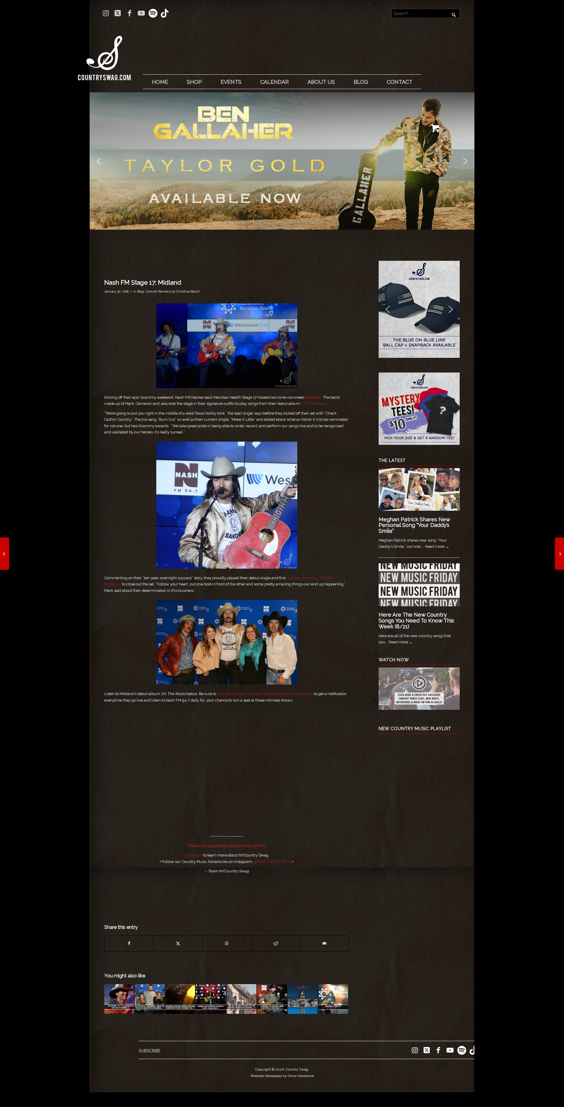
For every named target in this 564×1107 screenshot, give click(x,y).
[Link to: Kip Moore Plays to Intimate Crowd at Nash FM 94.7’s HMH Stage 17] (272, 999)
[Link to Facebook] (129, 13)
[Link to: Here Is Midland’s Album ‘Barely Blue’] (303, 999)
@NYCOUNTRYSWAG (273, 861)
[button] (282, 161)
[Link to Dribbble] (164, 13)
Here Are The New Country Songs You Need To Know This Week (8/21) (416, 621)
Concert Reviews (158, 291)
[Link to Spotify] (153, 13)
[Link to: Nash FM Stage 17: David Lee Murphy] (333, 999)
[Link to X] (117, 13)
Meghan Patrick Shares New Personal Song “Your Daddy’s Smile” (414, 525)
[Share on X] (178, 943)
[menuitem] (160, 82)
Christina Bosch (188, 291)
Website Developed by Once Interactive (282, 1076)
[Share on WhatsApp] (227, 943)
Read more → (437, 546)
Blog (140, 291)
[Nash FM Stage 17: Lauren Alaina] (4, 553)
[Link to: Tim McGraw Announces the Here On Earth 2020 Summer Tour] (119, 999)
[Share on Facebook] (129, 943)
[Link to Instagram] (106, 13)
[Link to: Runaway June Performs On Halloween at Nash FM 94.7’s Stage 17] (211, 999)
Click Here (194, 855)
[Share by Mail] (324, 943)
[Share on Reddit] (275, 943)
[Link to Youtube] (141, 13)
